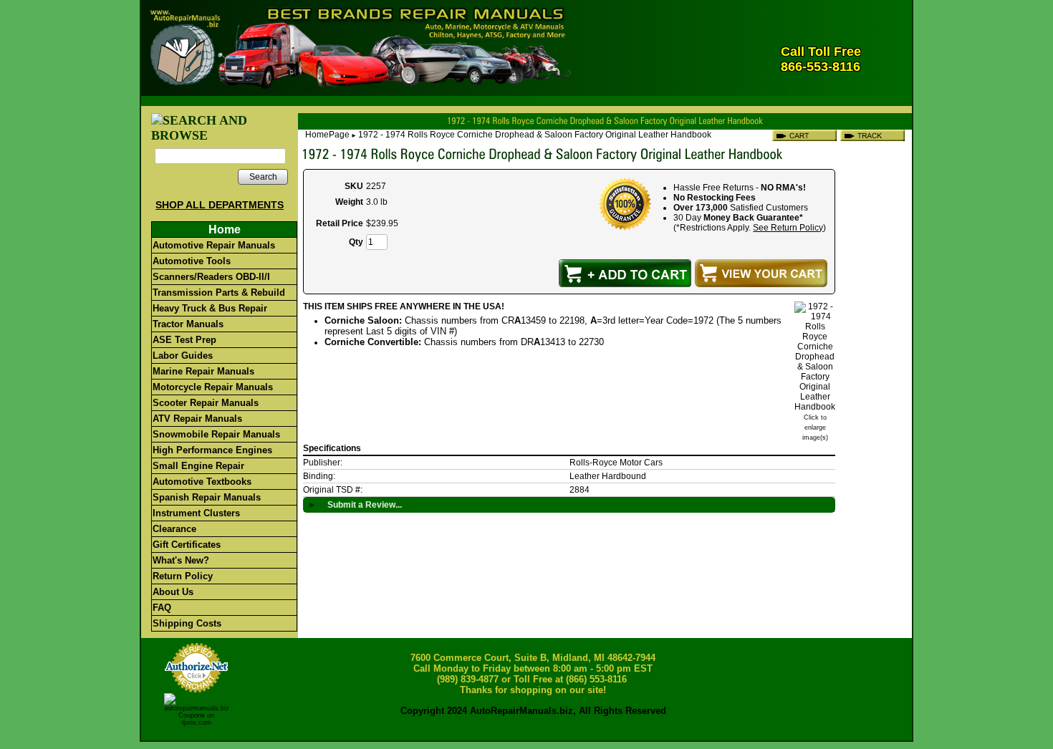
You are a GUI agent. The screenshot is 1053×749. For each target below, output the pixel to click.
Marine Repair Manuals (203, 371)
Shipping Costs (187, 623)
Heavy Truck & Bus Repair (210, 308)
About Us (173, 591)
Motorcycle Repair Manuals (213, 387)
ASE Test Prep (184, 339)
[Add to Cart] (625, 273)
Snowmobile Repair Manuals (216, 434)
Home (224, 229)
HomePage (327, 135)
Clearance (174, 528)
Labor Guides (183, 355)
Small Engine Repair (198, 465)
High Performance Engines (212, 450)
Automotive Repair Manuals (214, 245)
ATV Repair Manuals (197, 418)
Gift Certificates (187, 544)
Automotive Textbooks (202, 481)
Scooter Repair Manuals (206, 402)
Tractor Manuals (188, 324)
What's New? (181, 560)
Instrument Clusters (196, 513)
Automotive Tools (192, 261)
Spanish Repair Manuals (207, 497)
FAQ (162, 607)
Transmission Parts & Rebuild (219, 292)
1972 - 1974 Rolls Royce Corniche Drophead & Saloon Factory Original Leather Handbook (534, 135)
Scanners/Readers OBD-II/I (211, 276)
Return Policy (183, 576)
